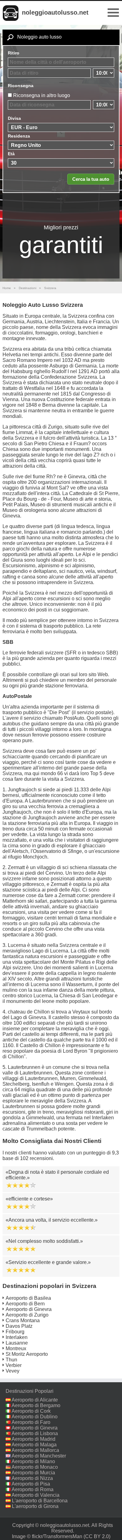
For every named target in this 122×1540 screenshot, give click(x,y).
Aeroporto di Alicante (35, 1399)
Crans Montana (23, 1320)
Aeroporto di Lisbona (35, 1433)
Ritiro (13, 52)
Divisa (14, 118)
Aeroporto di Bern (25, 1303)
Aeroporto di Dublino (35, 1416)
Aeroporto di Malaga (34, 1444)
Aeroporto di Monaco (35, 1467)
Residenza (19, 135)
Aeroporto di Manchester (39, 1455)
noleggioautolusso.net (55, 12)
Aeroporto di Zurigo (27, 1315)
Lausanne (17, 1343)
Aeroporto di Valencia (35, 1495)
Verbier (14, 1365)
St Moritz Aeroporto (27, 1354)
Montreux (16, 1348)
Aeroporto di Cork (31, 1411)
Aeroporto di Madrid (33, 1439)
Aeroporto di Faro (31, 1422)
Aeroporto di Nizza (32, 1478)
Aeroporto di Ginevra (29, 1309)
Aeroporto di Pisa (31, 1483)
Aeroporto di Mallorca (35, 1450)
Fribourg (15, 1331)
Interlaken (17, 1337)
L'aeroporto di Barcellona (40, 1500)
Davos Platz (19, 1326)
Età (11, 153)
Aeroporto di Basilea (28, 1298)
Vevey (12, 1371)
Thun (11, 1359)
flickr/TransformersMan (57, 1536)
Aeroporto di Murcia (33, 1472)
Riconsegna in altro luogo (41, 95)
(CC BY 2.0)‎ (97, 1536)
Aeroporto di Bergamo (36, 1405)
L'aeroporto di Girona (35, 1506)
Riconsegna (20, 85)
